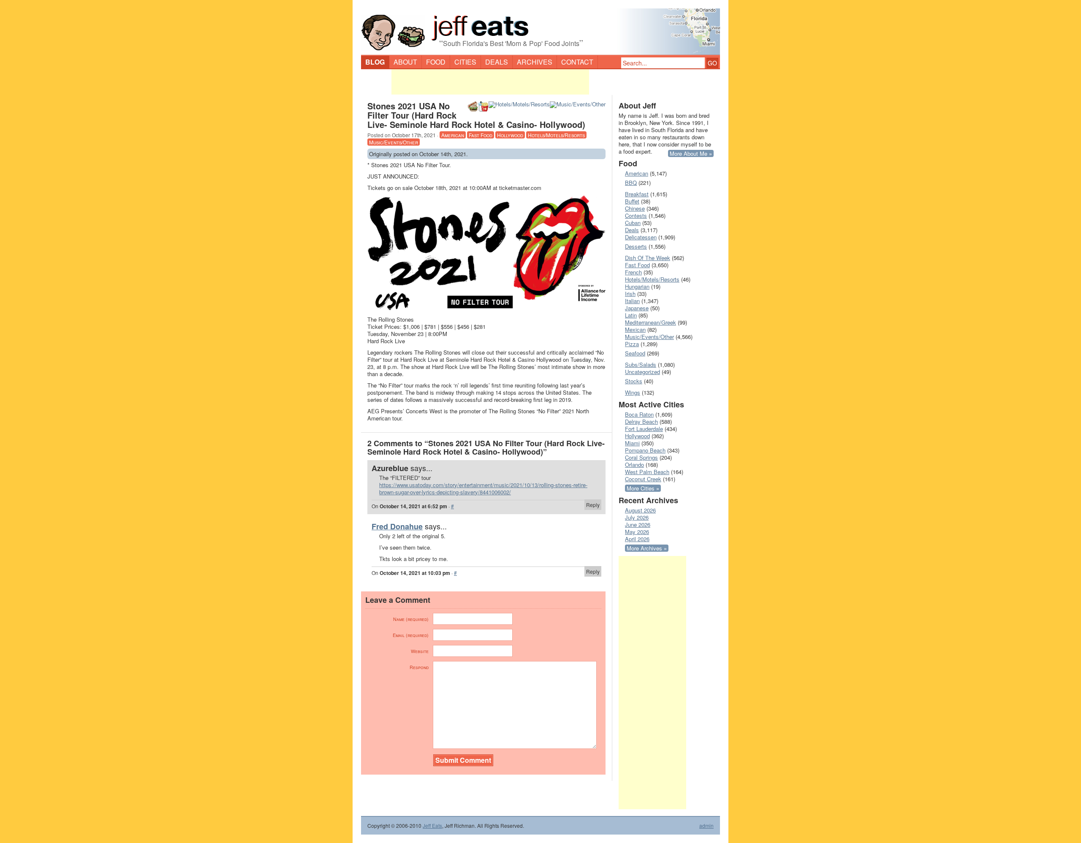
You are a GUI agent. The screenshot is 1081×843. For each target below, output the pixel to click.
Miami (632, 443)
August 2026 (640, 510)
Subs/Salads (640, 365)
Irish (630, 294)
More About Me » (691, 153)
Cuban (633, 223)
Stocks (633, 381)
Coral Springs (641, 457)
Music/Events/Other (393, 142)
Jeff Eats (432, 825)
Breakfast (637, 194)
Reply (593, 504)
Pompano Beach (645, 450)
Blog (375, 62)
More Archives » (647, 548)
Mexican (635, 329)
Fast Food (480, 134)
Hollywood (510, 134)
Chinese (635, 208)
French (633, 272)
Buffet (632, 201)
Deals (496, 62)
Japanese (637, 308)
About (405, 62)
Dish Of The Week (647, 258)
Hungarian (637, 286)
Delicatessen (641, 237)
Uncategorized (642, 372)
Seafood (635, 353)
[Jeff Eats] (540, 28)
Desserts (636, 246)
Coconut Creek (643, 479)
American (452, 134)
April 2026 (637, 539)
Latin (631, 315)
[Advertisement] (490, 82)
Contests (636, 215)
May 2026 (637, 532)
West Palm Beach (647, 472)
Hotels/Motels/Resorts (556, 134)
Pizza (632, 344)
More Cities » (643, 488)
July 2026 (637, 517)
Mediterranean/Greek (650, 322)
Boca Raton (639, 414)
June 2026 (637, 524)
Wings (632, 392)
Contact (577, 62)
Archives (534, 62)
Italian (632, 301)
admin (706, 825)
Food (435, 62)
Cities (465, 62)
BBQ (631, 183)
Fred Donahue (397, 526)
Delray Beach (641, 421)
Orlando (634, 465)
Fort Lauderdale (644, 429)
